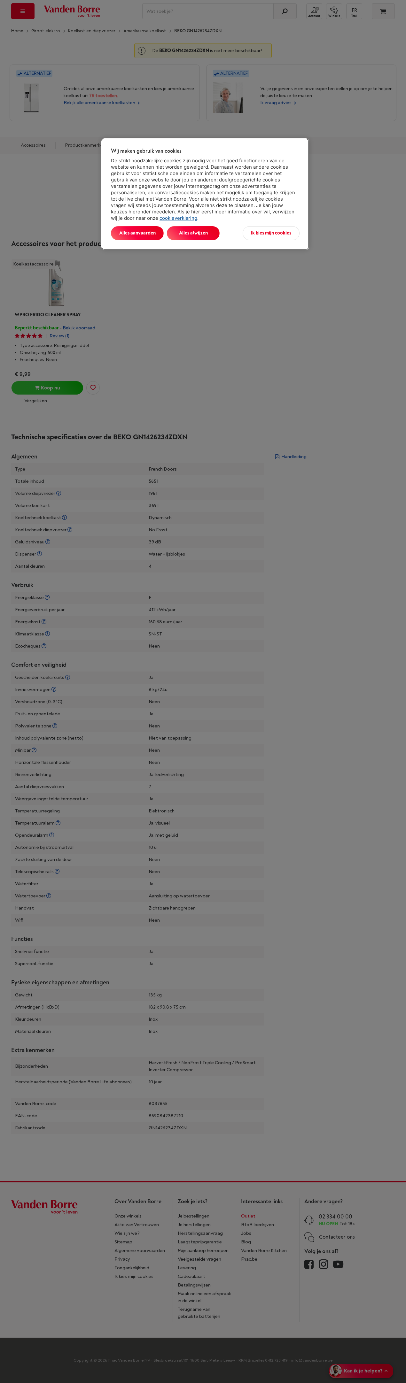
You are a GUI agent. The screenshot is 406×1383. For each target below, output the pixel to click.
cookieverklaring (178, 218)
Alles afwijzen (193, 233)
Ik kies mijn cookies (271, 233)
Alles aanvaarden (137, 233)
